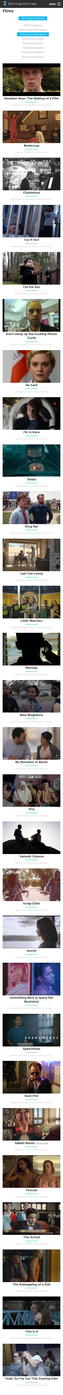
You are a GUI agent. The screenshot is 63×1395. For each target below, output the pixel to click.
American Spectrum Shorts (33, 34)
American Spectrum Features (33, 29)
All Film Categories (33, 25)
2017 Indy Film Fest (22, 4)
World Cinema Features (33, 52)
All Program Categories (32, 18)
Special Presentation (33, 47)
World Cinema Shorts (32, 56)
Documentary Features (33, 38)
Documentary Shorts (33, 43)
